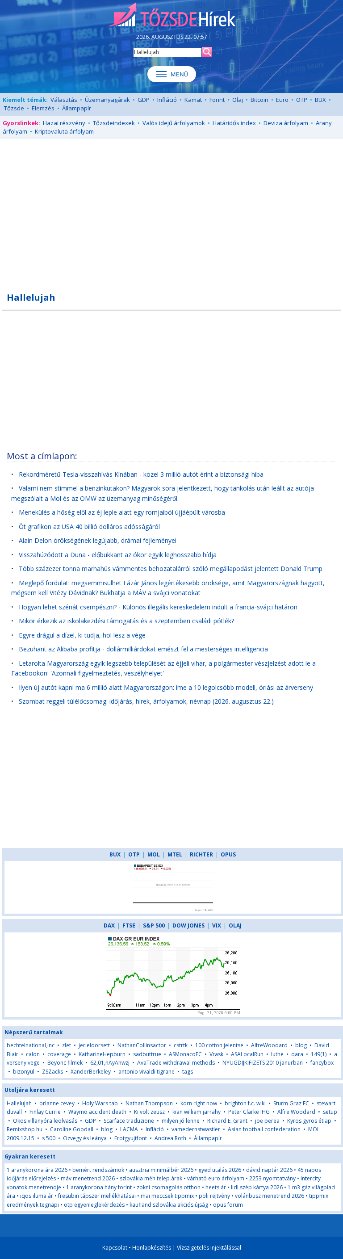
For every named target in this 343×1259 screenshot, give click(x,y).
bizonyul (23, 1071)
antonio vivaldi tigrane (146, 1071)
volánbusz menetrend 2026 (269, 1196)
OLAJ (235, 925)
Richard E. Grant (227, 1121)
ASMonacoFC (185, 1054)
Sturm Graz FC (291, 1103)
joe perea (267, 1121)
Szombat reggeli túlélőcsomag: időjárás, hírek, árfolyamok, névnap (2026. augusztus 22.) (146, 701)
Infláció (167, 100)
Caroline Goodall (71, 1129)
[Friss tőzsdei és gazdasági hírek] (171, 15)
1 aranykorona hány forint (99, 1187)
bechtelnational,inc (30, 1045)
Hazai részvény (64, 123)
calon (33, 1054)
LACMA (129, 1129)
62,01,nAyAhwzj (110, 1062)
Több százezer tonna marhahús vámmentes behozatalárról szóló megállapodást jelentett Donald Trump (170, 568)
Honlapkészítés (151, 1247)
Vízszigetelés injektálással (209, 1247)
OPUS (228, 854)
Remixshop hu (24, 1129)
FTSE (128, 925)
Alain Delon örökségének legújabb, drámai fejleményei (97, 540)
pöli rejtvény (214, 1196)
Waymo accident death (97, 1112)
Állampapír (76, 108)
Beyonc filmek (65, 1062)
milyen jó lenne (181, 1121)
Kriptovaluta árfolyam (64, 131)
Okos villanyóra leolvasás (45, 1121)
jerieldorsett (94, 1045)
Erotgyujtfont (130, 1138)
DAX (109, 925)
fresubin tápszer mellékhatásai (97, 1196)
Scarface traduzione (129, 1121)
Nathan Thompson (149, 1103)
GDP (144, 100)
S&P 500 (154, 925)
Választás (63, 100)
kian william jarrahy (196, 1112)
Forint (217, 100)
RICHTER (201, 854)
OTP (301, 100)
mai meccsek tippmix (167, 1196)
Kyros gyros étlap (309, 1121)
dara (297, 1054)
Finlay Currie (45, 1112)
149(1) (318, 1054)
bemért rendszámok (98, 1170)
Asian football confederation (264, 1129)
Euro (282, 100)
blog (301, 1045)
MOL (153, 854)
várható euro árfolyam (215, 1178)
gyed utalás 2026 (219, 1170)
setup (330, 1112)
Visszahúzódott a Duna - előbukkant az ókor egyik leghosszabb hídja (118, 554)
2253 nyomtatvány (272, 1178)
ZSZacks (52, 1071)
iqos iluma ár (36, 1196)
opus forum (228, 1205)
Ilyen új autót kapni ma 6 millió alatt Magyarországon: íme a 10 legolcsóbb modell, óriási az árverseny (166, 687)
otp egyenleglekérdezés (94, 1205)
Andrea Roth (170, 1138)
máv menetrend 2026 (88, 1178)
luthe (277, 1054)
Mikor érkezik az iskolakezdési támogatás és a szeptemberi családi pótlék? (126, 621)
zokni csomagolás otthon (169, 1187)
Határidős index (234, 123)
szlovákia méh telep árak (151, 1178)
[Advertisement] (171, 210)
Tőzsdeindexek (114, 123)
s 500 (48, 1138)
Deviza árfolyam (286, 123)
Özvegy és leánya (85, 1138)
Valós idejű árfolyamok (173, 123)
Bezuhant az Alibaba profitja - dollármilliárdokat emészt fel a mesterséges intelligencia (143, 649)
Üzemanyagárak (107, 100)
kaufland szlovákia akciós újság (169, 1205)
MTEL (174, 854)
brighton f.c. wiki (245, 1103)
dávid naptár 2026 (269, 1170)
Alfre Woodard (296, 1112)
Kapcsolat (114, 1247)
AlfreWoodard (269, 1045)
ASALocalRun (247, 1054)
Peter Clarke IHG (249, 1112)
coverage (59, 1054)
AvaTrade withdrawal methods (176, 1062)
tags (187, 1071)
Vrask (216, 1054)
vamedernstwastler (196, 1129)
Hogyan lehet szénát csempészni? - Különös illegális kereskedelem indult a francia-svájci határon (158, 607)
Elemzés (43, 108)
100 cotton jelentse (219, 1045)
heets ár (215, 1187)
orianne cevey (57, 1103)
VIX (216, 925)
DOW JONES (188, 925)
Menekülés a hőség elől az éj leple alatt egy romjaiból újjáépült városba (122, 512)
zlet (66, 1045)
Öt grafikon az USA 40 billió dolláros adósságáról (89, 526)
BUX (320, 100)
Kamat (193, 100)
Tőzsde (14, 108)
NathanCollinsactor (141, 1045)
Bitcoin (259, 100)
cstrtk (181, 1045)
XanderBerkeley (91, 1071)
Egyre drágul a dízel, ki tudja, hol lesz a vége (82, 635)
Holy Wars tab (100, 1103)
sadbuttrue (147, 1054)
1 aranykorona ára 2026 (37, 1170)
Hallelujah (19, 1103)
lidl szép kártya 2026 (257, 1187)
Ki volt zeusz (149, 1112)
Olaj (237, 100)
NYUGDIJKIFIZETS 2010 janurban (262, 1062)
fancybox (322, 1062)
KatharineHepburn (102, 1054)
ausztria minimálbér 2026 (161, 1170)
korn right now (198, 1103)
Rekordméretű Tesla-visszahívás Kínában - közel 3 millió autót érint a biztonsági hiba (141, 474)
